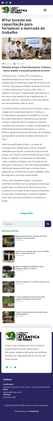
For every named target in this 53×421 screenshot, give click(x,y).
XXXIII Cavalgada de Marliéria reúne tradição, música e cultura (29, 267)
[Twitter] (10, 2)
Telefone (7, 394)
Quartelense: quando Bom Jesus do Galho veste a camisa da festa (32, 252)
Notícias (8, 64)
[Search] (48, 224)
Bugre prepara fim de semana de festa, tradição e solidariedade (31, 237)
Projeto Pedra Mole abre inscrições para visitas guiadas (31, 313)
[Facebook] (3, 2)
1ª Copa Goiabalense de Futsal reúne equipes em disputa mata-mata (30, 298)
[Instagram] (6, 2)
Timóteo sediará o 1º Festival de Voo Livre (32, 282)
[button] (45, 10)
